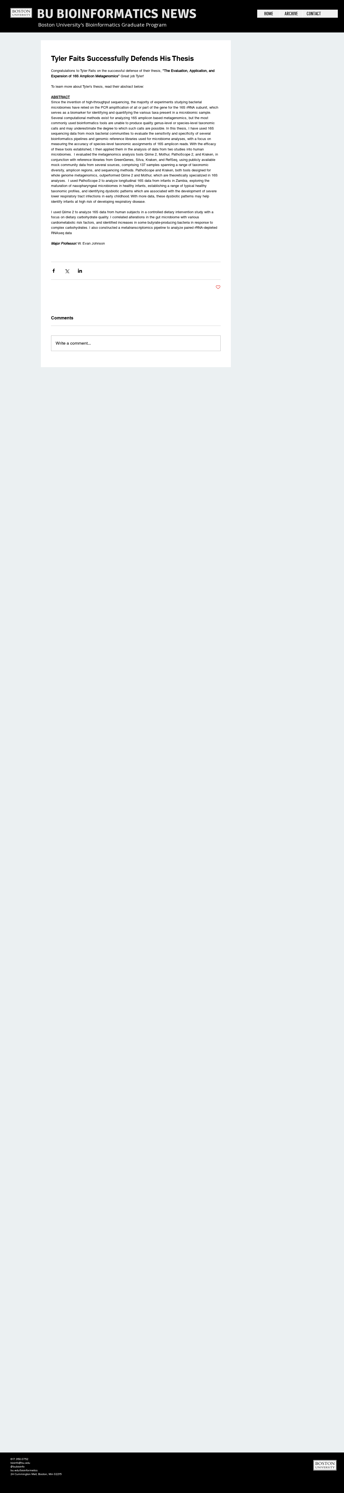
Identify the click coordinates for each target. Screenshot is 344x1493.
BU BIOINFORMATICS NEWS (116, 14)
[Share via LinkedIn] (80, 270)
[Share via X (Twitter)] (66, 270)
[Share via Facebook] (53, 270)
